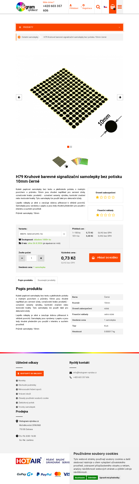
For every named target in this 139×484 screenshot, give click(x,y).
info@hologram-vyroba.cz (85, 372)
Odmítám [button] (92, 477)
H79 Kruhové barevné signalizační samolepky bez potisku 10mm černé (75, 37)
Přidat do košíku (107, 257)
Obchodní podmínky (27, 385)
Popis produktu (25, 280)
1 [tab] (68, 147)
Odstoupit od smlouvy (31, 373)
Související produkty (46, 280)
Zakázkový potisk (26, 402)
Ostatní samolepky (28, 37)
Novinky (22, 380)
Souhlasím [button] (80, 477)
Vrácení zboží (25, 394)
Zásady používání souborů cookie (34, 398)
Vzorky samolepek (27, 407)
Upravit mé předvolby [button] (109, 477)
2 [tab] (71, 147)
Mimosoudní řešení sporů (30, 389)
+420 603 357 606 (81, 377)
